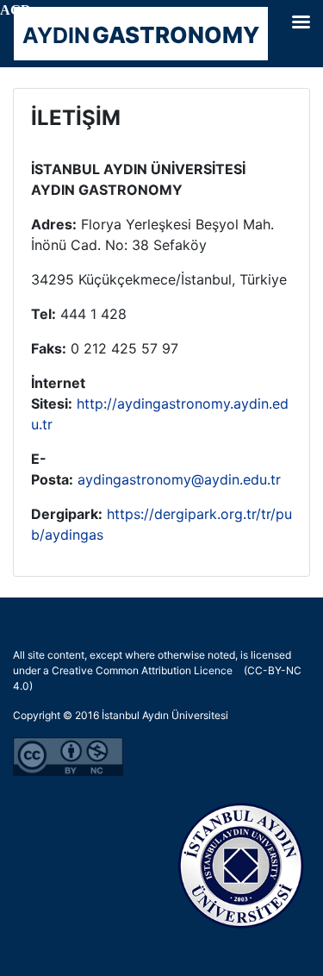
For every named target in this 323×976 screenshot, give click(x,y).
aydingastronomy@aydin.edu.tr (179, 479)
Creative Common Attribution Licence (142, 670)
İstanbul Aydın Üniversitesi (165, 715)
